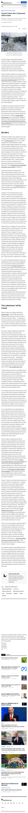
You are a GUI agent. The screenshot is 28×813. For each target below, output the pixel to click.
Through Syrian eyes (6, 591)
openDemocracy (6, 659)
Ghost (20, 811)
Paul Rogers (5, 728)
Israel (2, 723)
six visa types (19, 185)
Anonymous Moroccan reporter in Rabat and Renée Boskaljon (13, 777)
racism (21, 593)
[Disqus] (14, 616)
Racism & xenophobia (6, 589)
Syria (3, 593)
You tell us (15, 589)
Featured (8, 654)
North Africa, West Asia (18, 591)
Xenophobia (9, 593)
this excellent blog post (15, 367)
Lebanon (16, 593)
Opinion (3, 746)
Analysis (3, 770)
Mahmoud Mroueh (7, 22)
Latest (3, 654)
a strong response (17, 265)
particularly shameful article (9, 80)
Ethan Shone (5, 696)
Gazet (23, 811)
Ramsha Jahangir (6, 669)
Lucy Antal (4, 687)
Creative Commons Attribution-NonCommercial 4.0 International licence (14, 636)
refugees (4, 595)
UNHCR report (9, 140)
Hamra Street (5, 314)
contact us (7, 639)
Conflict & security (5, 787)
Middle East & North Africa (8, 10)
